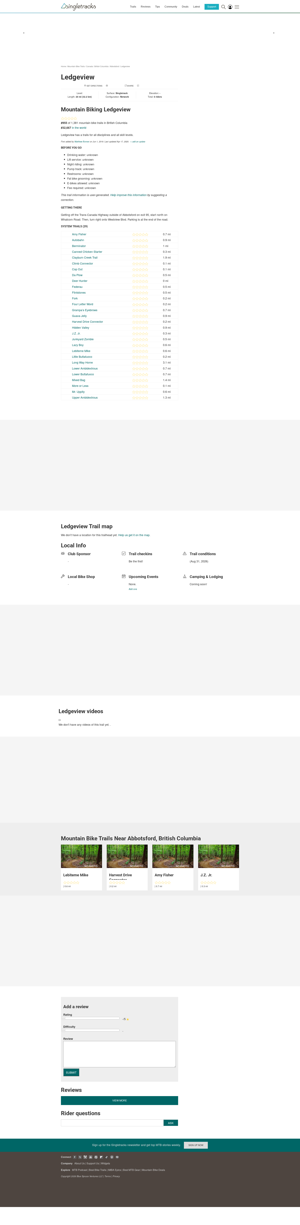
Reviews (145, 6)
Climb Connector (82, 263)
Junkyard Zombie (83, 339)
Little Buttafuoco (82, 356)
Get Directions (94, 85)
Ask (171, 1123)
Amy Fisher (79, 234)
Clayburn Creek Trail (85, 257)
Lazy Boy (78, 345)
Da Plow (77, 275)
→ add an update (137, 141)
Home (63, 66)
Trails (133, 6)
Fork (75, 298)
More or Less (80, 386)
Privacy (116, 1176)
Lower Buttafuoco (83, 374)
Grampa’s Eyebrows (84, 310)
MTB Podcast (79, 1170)
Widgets (105, 1163)
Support (211, 6)
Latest (196, 6)
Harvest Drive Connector (87, 321)
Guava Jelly (79, 316)
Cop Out (77, 269)
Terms (108, 1176)
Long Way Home (82, 362)
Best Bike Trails (97, 1170)
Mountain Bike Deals (153, 1170)
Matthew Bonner (82, 141)
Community (171, 6)
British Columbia (101, 66)
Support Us (93, 1163)
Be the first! (136, 561)
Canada (89, 66)
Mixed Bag (78, 380)
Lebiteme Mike (81, 351)
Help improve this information (128, 195)
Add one (133, 589)
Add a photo (114, 85)
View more (119, 1100)
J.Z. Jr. (76, 333)
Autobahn (78, 240)
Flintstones (79, 292)
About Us (79, 1163)
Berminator (79, 246)
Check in (144, 85)
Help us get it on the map (134, 535)
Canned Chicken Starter (87, 252)
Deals (185, 6)
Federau (77, 287)
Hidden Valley (80, 327)
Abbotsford (114, 66)
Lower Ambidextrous (85, 368)
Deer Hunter (79, 281)
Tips (157, 6)
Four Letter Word (82, 304)
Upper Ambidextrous (85, 397)
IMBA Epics (114, 1170)
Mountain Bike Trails (76, 66)
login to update (197, 566)
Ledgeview (125, 66)
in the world (79, 127)
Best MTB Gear (131, 1170)
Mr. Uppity (78, 392)
